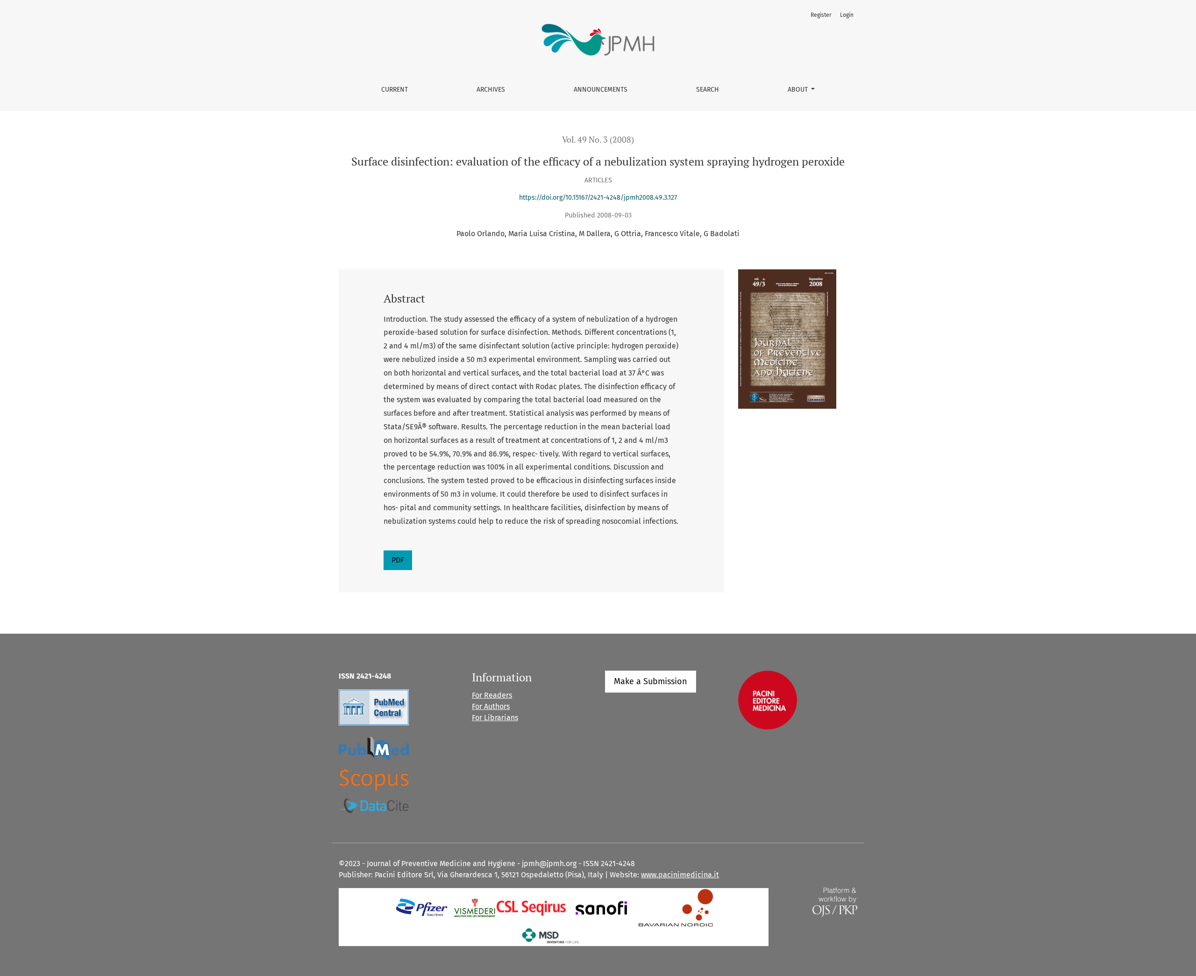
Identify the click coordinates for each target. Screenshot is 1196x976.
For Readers (492, 695)
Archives (491, 90)
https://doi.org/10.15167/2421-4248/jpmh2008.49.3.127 (598, 198)
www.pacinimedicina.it (680, 874)
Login (847, 15)
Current (394, 90)
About (799, 90)
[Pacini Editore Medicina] (767, 699)
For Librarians (495, 717)
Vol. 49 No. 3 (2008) (598, 139)
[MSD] (551, 935)
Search (707, 90)
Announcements (600, 90)
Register (821, 15)
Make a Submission (650, 681)
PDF (398, 560)
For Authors (491, 706)
